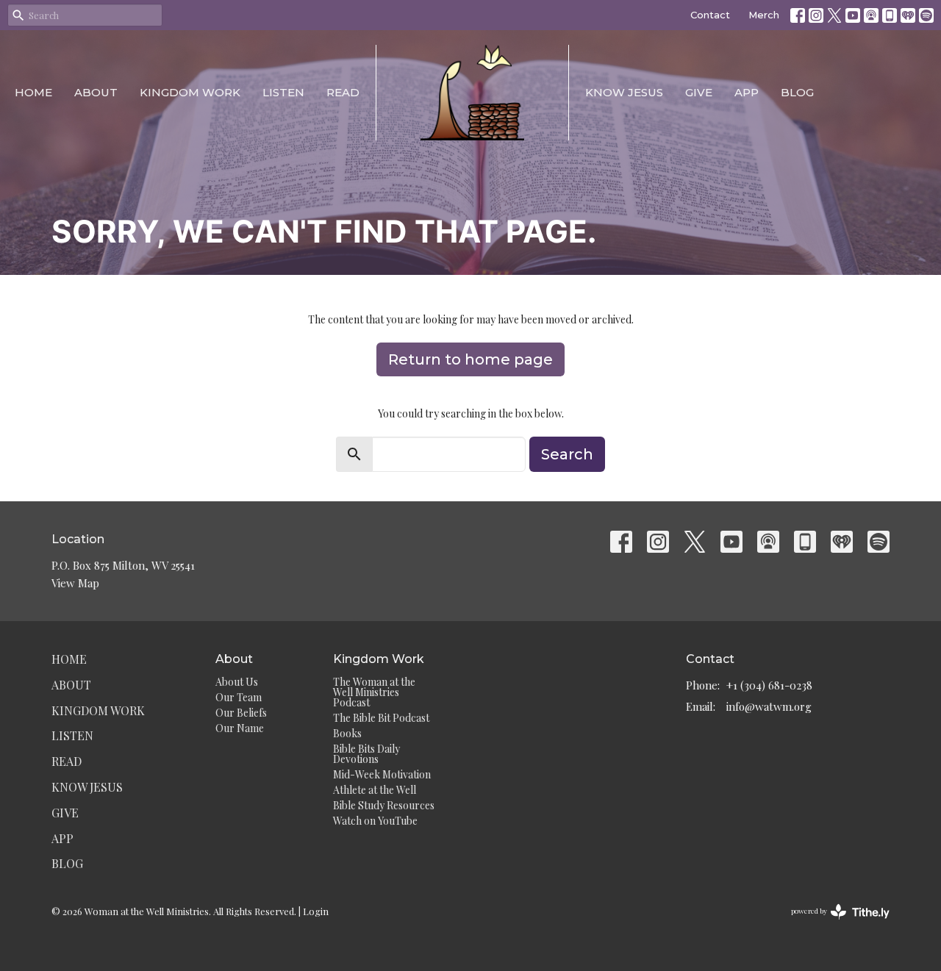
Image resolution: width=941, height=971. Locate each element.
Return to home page (470, 359)
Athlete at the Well (374, 790)
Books (347, 733)
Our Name (239, 728)
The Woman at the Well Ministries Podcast (374, 692)
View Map (75, 583)
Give (698, 92)
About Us (236, 682)
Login (316, 911)
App (746, 92)
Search (567, 454)
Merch (763, 15)
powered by (832, 923)
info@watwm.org (769, 706)
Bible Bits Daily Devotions (366, 754)
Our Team (238, 697)
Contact (710, 15)
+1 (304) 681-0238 (769, 685)
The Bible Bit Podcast (381, 718)
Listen (283, 92)
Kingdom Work (190, 92)
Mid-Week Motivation (382, 774)
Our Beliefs (241, 713)
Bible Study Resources (383, 805)
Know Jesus (624, 92)
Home (33, 92)
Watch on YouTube (375, 821)
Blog (797, 92)
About (96, 92)
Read (342, 92)
